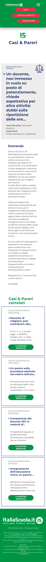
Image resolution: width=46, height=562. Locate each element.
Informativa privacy (15, 528)
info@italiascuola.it (20, 534)
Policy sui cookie (31, 528)
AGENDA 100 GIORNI (29, 21)
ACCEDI (26, 10)
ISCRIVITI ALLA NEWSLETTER (26, 15)
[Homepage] (14, 5)
